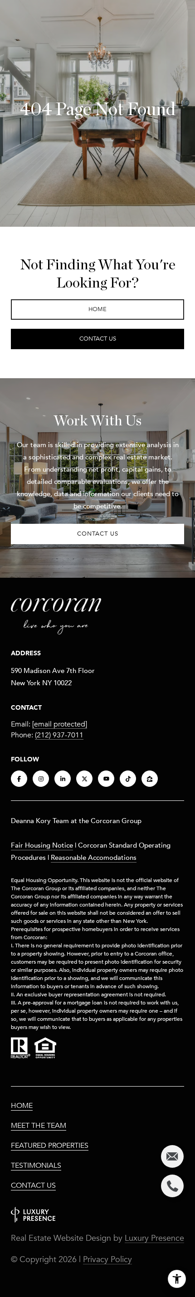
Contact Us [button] (97, 338)
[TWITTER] (84, 778)
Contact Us (33, 1185)
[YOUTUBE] (106, 778)
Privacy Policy (107, 1259)
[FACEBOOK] (19, 778)
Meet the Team (38, 1125)
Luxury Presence (154, 1238)
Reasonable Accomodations (93, 857)
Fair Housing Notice (42, 844)
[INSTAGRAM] (41, 778)
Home (22, 1105)
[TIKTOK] (128, 778)
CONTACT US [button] (97, 533)
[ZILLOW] (149, 778)
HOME (97, 309)
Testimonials (36, 1165)
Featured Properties (49, 1145)
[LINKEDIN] (62, 778)
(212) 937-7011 (59, 735)
